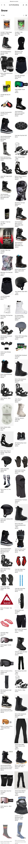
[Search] (4, 4)
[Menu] (1, 4)
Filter (4, 15)
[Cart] (26, 4)
